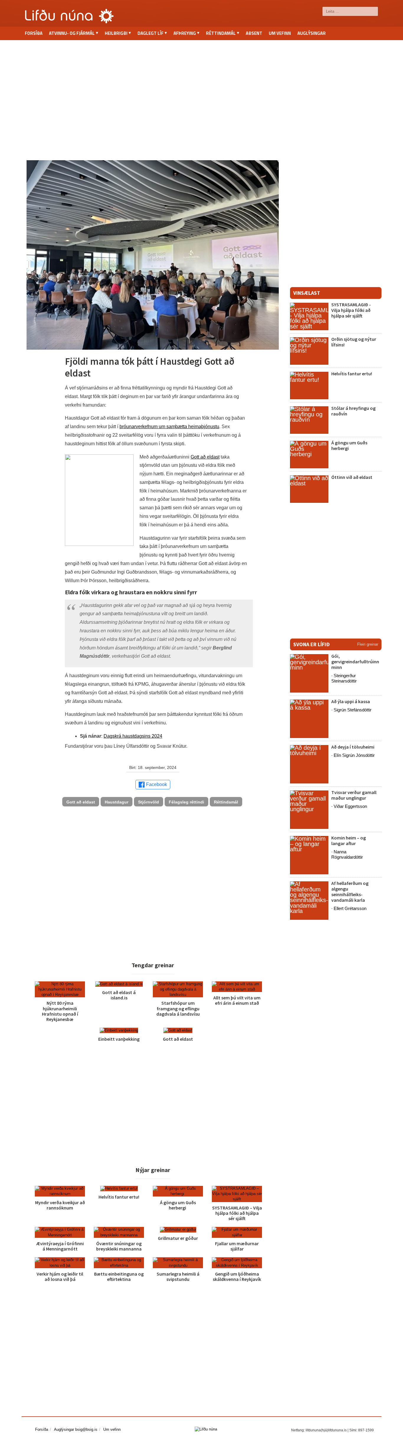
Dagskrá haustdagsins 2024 (133, 736)
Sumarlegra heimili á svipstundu (178, 1276)
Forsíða (33, 33)
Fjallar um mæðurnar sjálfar (237, 1246)
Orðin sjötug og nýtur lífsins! (353, 342)
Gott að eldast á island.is (119, 995)
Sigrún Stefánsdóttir (352, 709)
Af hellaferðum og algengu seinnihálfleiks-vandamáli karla (349, 891)
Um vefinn (280, 33)
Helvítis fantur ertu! (119, 1197)
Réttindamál (226, 802)
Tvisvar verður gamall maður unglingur (353, 795)
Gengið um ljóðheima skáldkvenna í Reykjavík (237, 1276)
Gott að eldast (205, 456)
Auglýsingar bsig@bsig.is (75, 1429)
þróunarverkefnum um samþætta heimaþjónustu (169, 426)
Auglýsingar (311, 33)
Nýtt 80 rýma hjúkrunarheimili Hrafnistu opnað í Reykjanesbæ (60, 1011)
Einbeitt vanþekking (119, 1039)
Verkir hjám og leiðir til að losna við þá (60, 1276)
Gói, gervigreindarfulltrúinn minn (355, 661)
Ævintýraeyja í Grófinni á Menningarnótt (60, 1246)
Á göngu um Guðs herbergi (178, 1205)
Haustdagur (116, 802)
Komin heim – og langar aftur (348, 840)
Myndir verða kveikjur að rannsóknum (60, 1205)
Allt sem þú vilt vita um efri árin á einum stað (237, 1000)
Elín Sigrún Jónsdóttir (354, 755)
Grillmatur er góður (178, 1238)
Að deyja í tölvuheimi (353, 747)
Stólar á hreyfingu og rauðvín (353, 411)
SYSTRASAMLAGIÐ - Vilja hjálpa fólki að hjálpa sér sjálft (351, 310)
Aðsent (254, 33)
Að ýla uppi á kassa (350, 701)
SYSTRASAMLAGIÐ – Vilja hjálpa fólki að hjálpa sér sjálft (237, 1213)
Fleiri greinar (367, 644)
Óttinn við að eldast (351, 477)
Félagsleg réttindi (186, 802)
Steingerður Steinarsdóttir (344, 678)
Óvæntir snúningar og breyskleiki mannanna (119, 1246)
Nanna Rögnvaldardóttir (347, 854)
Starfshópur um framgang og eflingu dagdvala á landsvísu (178, 1008)
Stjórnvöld (148, 802)
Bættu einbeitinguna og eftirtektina (119, 1276)
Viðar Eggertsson (350, 806)
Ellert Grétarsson (350, 908)
